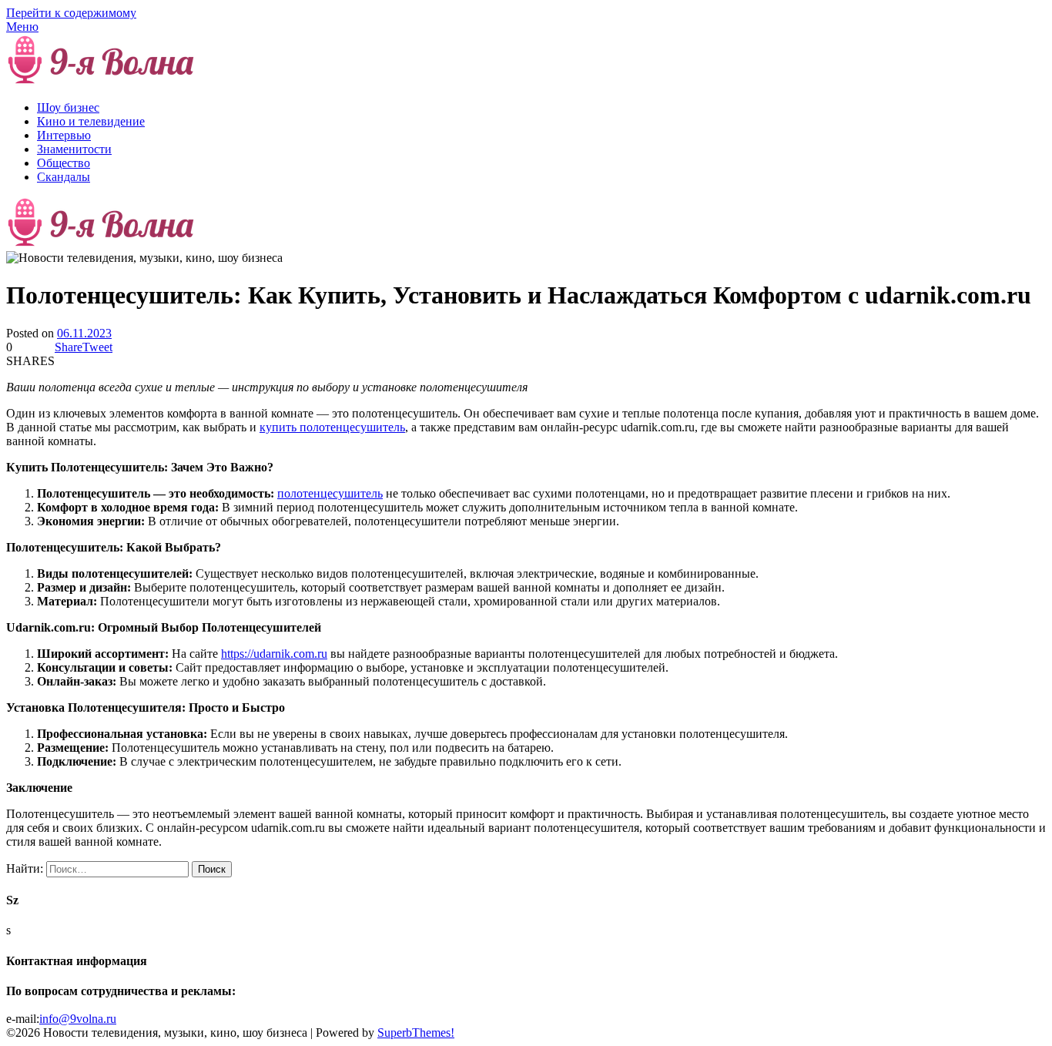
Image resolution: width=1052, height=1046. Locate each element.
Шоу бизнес (68, 107)
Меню (22, 26)
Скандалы (63, 176)
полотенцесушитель (330, 493)
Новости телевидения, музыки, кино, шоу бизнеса (335, 81)
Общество (63, 162)
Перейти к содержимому (71, 12)
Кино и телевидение (91, 121)
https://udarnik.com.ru (274, 653)
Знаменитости (74, 149)
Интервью (64, 135)
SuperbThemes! (415, 1032)
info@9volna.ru (77, 1018)
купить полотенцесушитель (332, 427)
